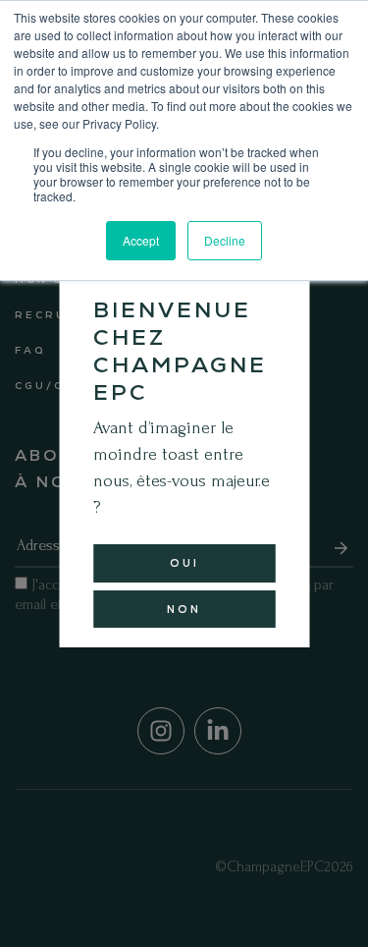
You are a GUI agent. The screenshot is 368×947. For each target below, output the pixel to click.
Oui (184, 563)
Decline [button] (224, 240)
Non (184, 609)
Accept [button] (141, 240)
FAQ (30, 350)
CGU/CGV (49, 385)
